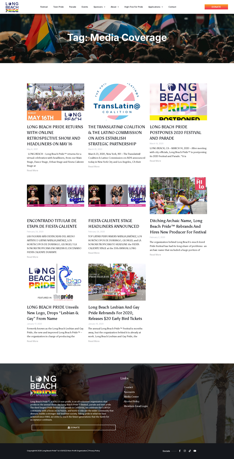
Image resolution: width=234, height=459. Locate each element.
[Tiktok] (190, 451)
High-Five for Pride (133, 7)
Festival (44, 7)
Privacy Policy (94, 451)
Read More (32, 170)
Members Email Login (136, 406)
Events (85, 7)
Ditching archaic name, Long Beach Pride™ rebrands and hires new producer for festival (178, 226)
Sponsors (98, 7)
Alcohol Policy (131, 401)
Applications (154, 7)
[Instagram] (185, 451)
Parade (72, 7)
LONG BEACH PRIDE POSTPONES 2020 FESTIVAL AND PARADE (175, 132)
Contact (172, 7)
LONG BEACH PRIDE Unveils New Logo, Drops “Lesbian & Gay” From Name (53, 313)
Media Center (131, 396)
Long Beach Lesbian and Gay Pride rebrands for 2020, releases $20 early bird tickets (115, 313)
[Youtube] (195, 451)
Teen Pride (58, 7)
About (113, 7)
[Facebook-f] (180, 451)
